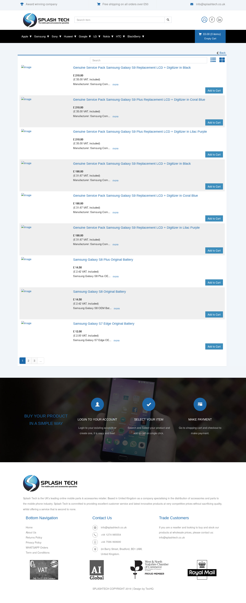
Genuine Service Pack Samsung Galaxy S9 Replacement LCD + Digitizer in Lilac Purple (136, 227)
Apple (24, 36)
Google (83, 36)
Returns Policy (34, 537)
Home (29, 527)
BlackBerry (134, 36)
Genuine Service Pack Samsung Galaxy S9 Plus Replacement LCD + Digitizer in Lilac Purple (140, 131)
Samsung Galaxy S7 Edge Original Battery (103, 323)
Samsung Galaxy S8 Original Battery (99, 291)
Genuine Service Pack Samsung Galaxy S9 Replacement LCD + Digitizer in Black (132, 67)
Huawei (68, 36)
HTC (118, 36)
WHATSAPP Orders (37, 547)
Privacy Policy (33, 542)
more (115, 84)
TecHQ (149, 588)
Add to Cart (214, 90)
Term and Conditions (38, 552)
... (41, 360)
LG (95, 36)
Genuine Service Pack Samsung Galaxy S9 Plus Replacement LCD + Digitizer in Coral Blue (139, 99)
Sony (55, 36)
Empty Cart (210, 38)
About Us (31, 532)
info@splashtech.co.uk (210, 4)
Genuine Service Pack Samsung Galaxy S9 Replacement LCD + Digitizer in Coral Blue (135, 195)
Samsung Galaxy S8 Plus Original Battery (103, 259)
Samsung (40, 36)
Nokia (106, 36)
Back (223, 52)
